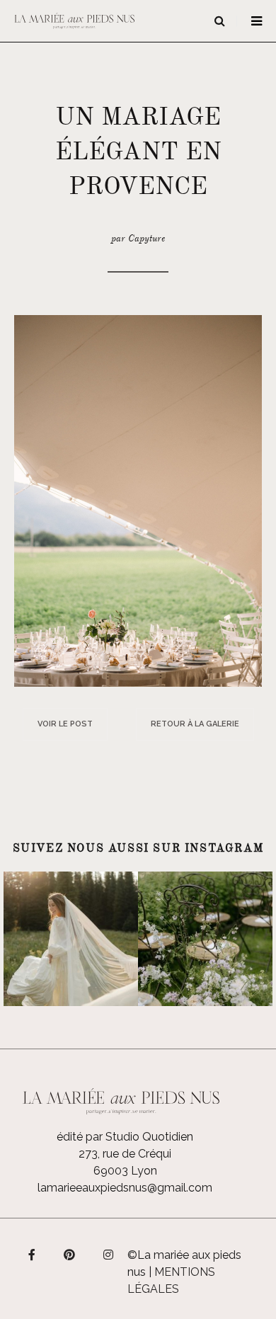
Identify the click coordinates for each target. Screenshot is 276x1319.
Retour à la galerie (195, 724)
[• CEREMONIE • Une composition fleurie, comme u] (205, 939)
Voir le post (65, 724)
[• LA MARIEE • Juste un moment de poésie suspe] (71, 939)
